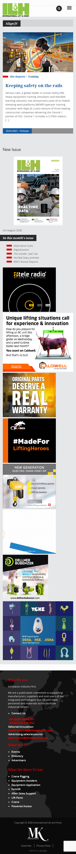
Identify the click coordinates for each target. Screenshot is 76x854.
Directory (17, 756)
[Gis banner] (29, 507)
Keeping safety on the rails (33, 85)
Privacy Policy (43, 845)
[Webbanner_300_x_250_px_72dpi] (29, 311)
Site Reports (17, 76)
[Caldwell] (38, 370)
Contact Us (18, 713)
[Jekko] (29, 461)
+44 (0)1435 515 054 (21, 723)
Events (15, 752)
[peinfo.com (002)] (29, 552)
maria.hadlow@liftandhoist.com (30, 730)
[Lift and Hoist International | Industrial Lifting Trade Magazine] (16, 10)
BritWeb (43, 850)
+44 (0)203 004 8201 (21, 719)
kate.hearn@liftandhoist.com (28, 738)
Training (33, 76)
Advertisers (18, 760)
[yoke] (38, 659)
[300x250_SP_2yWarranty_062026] (29, 416)
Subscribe (26, 845)
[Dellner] (25, 599)
